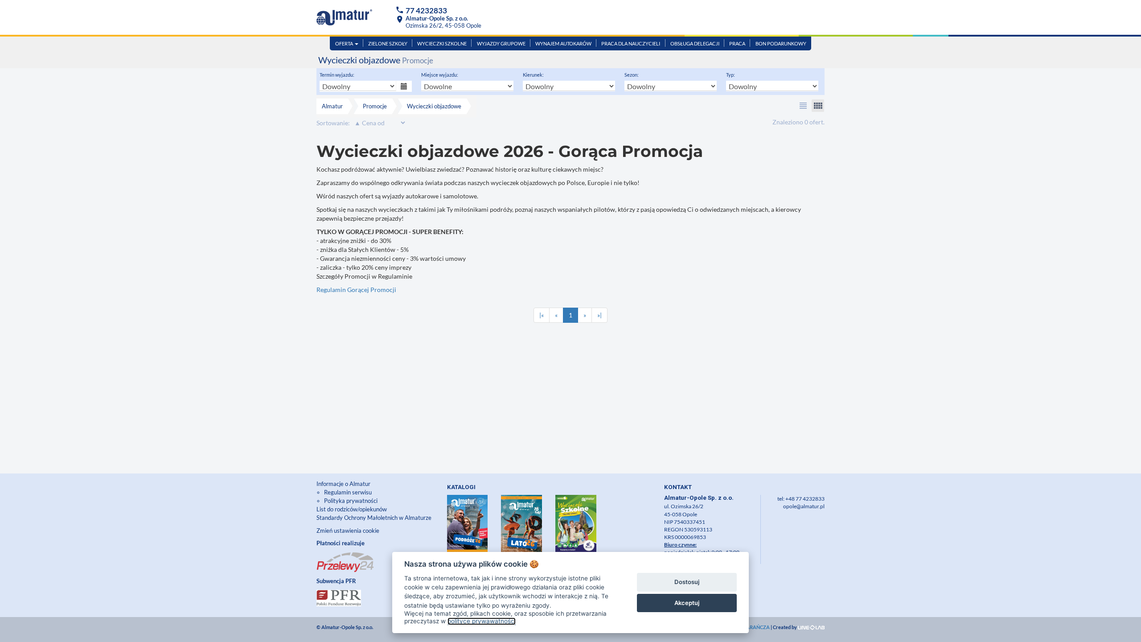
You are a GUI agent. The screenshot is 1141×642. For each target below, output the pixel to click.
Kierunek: (533, 75)
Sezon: (631, 75)
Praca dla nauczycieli (630, 43)
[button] (803, 105)
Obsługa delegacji (694, 43)
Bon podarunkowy (780, 43)
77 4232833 (426, 10)
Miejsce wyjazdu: (439, 75)
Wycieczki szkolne (442, 43)
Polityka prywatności (351, 500)
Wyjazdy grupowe (501, 43)
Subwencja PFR (336, 580)
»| (599, 315)
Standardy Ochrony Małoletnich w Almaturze (373, 517)
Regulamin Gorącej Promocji (356, 289)
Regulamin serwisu (348, 492)
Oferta (344, 43)
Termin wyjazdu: (337, 75)
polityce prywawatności (481, 621)
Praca (737, 43)
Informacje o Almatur (343, 483)
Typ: (730, 75)
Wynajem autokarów (563, 43)
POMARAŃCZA (752, 627)
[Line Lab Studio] (811, 627)
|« (541, 315)
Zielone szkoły (387, 43)
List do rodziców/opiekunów (351, 509)
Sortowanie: (333, 123)
